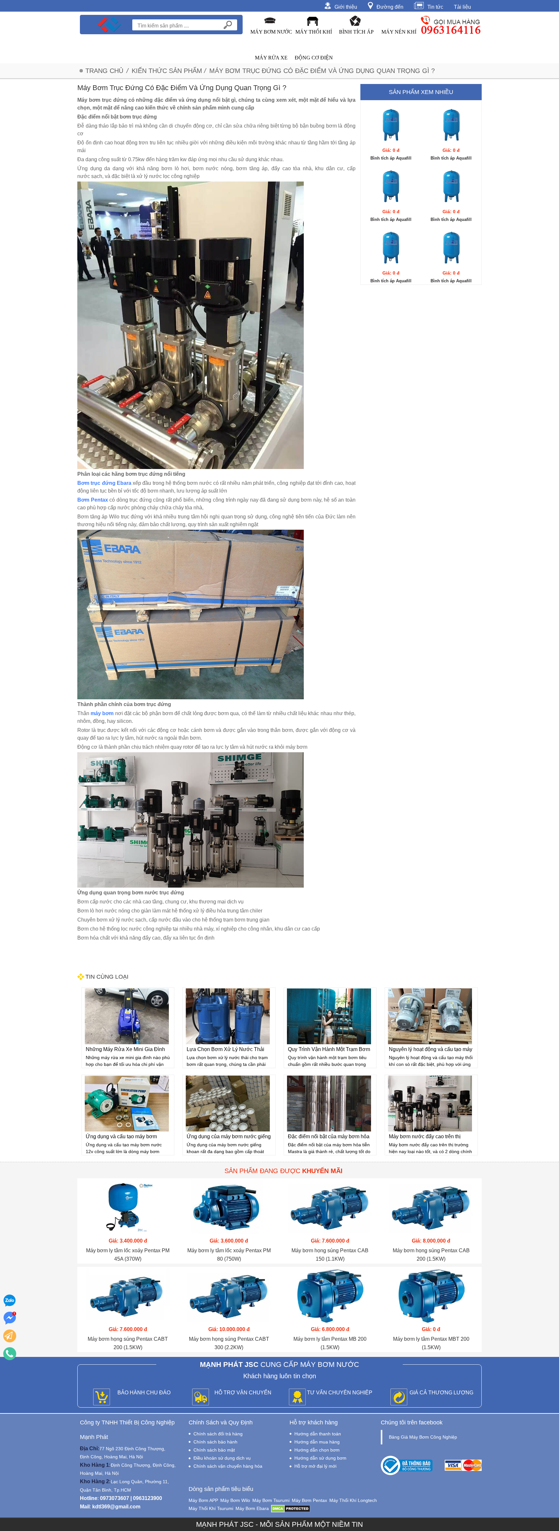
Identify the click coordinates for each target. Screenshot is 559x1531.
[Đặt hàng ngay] (9, 1335)
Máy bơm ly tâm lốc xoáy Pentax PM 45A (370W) (128, 1254)
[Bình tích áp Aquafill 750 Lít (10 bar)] (451, 124)
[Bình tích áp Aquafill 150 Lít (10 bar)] (451, 247)
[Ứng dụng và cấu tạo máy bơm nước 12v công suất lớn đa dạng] (126, 1103)
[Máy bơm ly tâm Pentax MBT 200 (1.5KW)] (431, 1296)
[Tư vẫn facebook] (9, 1318)
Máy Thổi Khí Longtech (353, 1500)
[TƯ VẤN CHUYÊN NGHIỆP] (297, 1397)
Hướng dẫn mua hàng (317, 1441)
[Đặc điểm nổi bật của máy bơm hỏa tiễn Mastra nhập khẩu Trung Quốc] (329, 1103)
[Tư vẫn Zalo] (9, 1300)
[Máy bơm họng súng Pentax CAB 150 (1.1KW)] (330, 1207)
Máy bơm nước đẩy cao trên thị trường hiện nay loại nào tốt (425, 1137)
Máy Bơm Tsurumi (271, 1500)
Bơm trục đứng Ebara (104, 483)
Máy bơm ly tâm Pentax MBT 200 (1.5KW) (431, 1343)
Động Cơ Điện (314, 57)
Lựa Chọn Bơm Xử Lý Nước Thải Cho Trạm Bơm (225, 1050)
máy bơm (102, 713)
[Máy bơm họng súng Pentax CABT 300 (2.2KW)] (229, 1296)
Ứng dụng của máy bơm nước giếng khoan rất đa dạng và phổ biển (229, 1137)
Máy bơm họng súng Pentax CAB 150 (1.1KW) (329, 1254)
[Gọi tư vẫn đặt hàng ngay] (9, 1353)
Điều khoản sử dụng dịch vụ (222, 1458)
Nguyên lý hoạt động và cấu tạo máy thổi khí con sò (430, 1050)
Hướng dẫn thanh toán (317, 1433)
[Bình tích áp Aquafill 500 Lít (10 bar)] (391, 186)
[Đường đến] (372, 5)
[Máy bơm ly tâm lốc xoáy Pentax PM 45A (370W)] (128, 1207)
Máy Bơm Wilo (235, 1500)
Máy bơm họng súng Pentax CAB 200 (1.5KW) (431, 1254)
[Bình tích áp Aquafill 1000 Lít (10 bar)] (391, 124)
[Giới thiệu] (329, 5)
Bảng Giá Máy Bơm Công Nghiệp (423, 1437)
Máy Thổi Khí (313, 32)
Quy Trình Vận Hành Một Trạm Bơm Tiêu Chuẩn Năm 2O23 (329, 1050)
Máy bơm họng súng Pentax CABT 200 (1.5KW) (128, 1343)
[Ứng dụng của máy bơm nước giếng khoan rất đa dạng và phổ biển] (227, 1103)
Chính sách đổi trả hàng (218, 1433)
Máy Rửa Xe (271, 57)
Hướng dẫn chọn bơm (317, 1450)
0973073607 (114, 1498)
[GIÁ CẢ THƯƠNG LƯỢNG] (398, 1397)
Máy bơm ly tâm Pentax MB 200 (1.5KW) (330, 1343)
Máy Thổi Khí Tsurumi (211, 1508)
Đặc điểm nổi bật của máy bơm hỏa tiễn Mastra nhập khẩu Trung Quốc (328, 1137)
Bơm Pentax (92, 500)
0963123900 (147, 1498)
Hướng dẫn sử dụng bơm (320, 1458)
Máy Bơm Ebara (252, 1508)
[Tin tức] (420, 5)
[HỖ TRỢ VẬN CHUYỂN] (200, 1397)
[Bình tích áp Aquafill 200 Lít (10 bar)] (391, 247)
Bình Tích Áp (356, 32)
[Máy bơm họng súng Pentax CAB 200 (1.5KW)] (431, 1207)
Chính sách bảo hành (215, 1441)
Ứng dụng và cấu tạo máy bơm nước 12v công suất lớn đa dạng (123, 1137)
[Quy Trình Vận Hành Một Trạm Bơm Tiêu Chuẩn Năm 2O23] (329, 1016)
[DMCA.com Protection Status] (290, 1508)
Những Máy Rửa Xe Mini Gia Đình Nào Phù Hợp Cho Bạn (125, 1050)
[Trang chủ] (109, 24)
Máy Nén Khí (398, 32)
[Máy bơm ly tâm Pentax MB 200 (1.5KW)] (330, 1296)
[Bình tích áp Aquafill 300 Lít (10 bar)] (451, 186)
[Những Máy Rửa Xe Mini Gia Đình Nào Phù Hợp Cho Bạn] (126, 1016)
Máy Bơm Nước (271, 32)
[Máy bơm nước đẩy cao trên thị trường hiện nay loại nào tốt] (430, 1103)
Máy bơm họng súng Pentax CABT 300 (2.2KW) (229, 1343)
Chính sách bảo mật (214, 1450)
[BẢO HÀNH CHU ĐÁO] (101, 1397)
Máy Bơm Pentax (309, 1500)
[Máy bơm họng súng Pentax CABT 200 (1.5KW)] (128, 1296)
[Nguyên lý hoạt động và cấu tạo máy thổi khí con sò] (430, 1016)
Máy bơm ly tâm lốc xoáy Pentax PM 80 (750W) (229, 1254)
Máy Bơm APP (203, 1500)
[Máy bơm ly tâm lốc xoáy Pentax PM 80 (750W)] (229, 1207)
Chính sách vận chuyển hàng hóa (227, 1466)
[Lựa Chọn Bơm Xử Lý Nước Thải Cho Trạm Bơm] (227, 1016)
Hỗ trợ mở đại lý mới (315, 1466)
